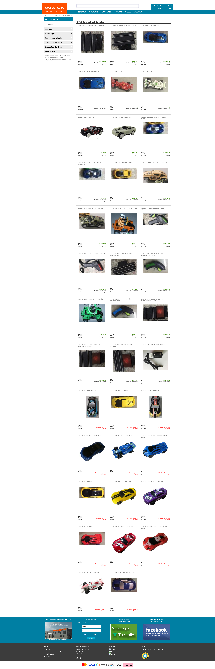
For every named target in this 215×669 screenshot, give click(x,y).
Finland (113, 654)
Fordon (119, 12)
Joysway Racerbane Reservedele (58, 60)
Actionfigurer (50, 33)
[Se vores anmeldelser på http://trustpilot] (124, 632)
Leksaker (49, 24)
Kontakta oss (49, 654)
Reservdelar (50, 51)
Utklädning (94, 12)
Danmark (114, 652)
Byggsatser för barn (53, 47)
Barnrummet (107, 12)
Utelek (128, 12)
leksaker (82, 12)
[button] (145, 655)
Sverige (113, 649)
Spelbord (138, 12)
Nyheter (47, 656)
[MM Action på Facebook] (156, 632)
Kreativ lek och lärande (55, 42)
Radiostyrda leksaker (54, 38)
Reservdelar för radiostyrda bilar (57, 55)
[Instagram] (81, 658)
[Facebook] (77, 658)
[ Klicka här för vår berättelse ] (58, 640)
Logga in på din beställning (54, 652)
